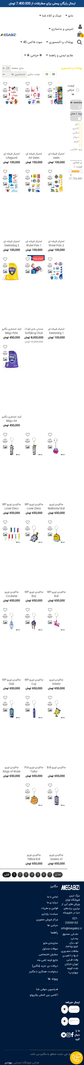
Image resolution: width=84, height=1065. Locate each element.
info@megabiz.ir (69, 928)
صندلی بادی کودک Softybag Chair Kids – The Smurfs (34, 331)
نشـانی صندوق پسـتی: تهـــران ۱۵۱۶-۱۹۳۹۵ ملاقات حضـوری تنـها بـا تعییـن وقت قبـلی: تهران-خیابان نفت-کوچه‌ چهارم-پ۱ (69, 953)
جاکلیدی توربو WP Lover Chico (34, 506)
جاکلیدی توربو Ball (56, 767)
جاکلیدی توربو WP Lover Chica (11, 506)
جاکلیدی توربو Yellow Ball (34, 857)
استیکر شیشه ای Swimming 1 (56, 331)
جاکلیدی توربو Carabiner (12, 594)
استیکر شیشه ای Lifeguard (11, 156)
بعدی (58, 874)
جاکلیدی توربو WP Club (11, 682)
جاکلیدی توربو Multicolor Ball (56, 506)
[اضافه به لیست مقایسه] (50, 90)
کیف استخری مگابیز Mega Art (11, 419)
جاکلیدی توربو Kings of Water (11, 769)
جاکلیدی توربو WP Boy (34, 594)
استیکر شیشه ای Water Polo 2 (56, 243)
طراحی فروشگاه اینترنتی (26, 1063)
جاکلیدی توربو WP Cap (34, 682)
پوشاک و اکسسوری (71, 68)
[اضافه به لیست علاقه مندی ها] (50, 84)
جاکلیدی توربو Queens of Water (56, 857)
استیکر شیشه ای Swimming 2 (11, 243)
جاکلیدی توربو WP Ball (56, 594)
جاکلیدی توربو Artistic (56, 682)
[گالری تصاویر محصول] (50, 96)
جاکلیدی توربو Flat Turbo (33, 769)
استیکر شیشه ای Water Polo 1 (34, 243)
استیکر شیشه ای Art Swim (34, 156)
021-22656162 (71, 920)
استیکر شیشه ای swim (56, 156)
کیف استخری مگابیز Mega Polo (11, 331)
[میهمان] (80, 27)
